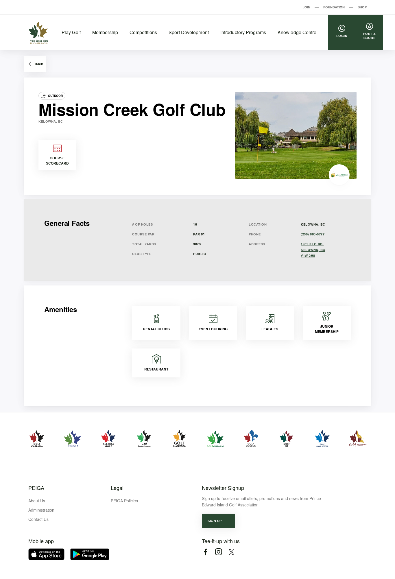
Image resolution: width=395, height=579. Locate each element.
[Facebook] (205, 552)
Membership (105, 32)
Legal (117, 487)
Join (306, 7)
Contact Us (38, 519)
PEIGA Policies (124, 501)
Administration (41, 510)
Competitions (143, 32)
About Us (36, 501)
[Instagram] (218, 552)
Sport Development (189, 32)
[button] (218, 521)
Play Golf (71, 32)
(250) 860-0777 (312, 234)
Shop (362, 7)
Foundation (334, 7)
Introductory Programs (243, 32)
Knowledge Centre (297, 32)
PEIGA (36, 487)
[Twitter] (231, 552)
